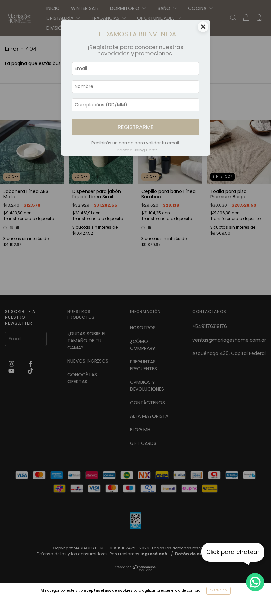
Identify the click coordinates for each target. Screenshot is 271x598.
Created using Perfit (135, 150)
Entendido (218, 590)
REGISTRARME (135, 127)
